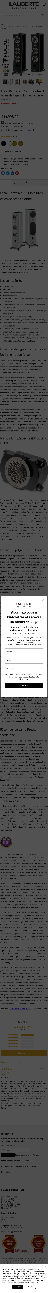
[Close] (46, 1266)
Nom (9, 652)
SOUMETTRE (24, 685)
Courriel (10, 669)
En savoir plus (32, 1282)
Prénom (10, 660)
